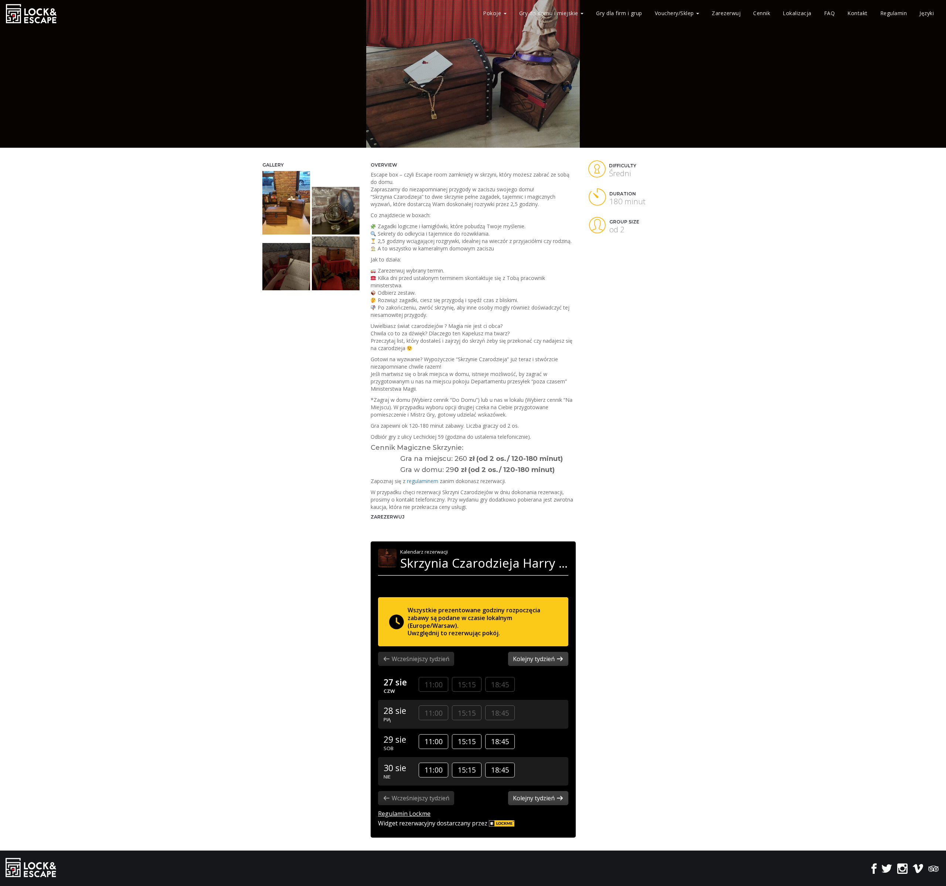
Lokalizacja (797, 13)
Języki (926, 13)
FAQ (829, 13)
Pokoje (492, 13)
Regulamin (893, 13)
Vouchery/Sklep (675, 13)
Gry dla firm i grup (619, 13)
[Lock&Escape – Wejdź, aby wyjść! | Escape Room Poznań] (31, 13)
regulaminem (422, 481)
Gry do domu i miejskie (549, 13)
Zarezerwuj (726, 13)
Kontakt (857, 13)
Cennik (761, 13)
